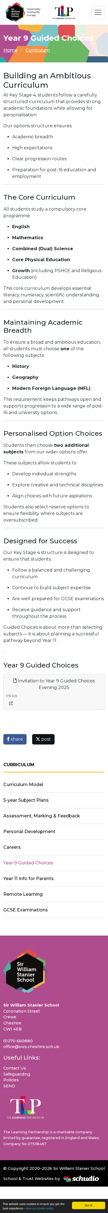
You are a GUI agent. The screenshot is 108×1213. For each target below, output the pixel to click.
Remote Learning (23, 894)
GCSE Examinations (25, 909)
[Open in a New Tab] (11, 703)
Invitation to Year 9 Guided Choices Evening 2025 (56, 684)
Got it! (88, 1205)
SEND (9, 1086)
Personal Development (29, 831)
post (45, 739)
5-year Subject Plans (26, 800)
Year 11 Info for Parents (28, 878)
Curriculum (37, 50)
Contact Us (14, 1068)
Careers (12, 847)
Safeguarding (16, 1074)
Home (10, 50)
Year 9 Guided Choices (28, 862)
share (16, 739)
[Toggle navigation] (98, 12)
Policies (11, 1079)
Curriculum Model (23, 784)
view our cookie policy (39, 1208)
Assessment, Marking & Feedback (41, 815)
